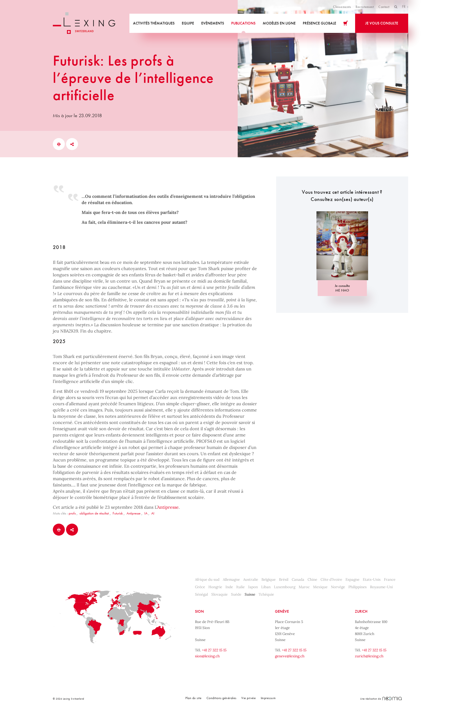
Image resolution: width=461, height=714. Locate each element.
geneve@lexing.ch (289, 656)
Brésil (283, 579)
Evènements (212, 23)
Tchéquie (266, 594)
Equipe (188, 23)
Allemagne (231, 579)
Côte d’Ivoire (331, 579)
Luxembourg (284, 587)
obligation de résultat (94, 513)
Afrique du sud (207, 579)
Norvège (338, 587)
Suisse (250, 594)
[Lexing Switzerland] (84, 23)
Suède (236, 594)
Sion (199, 611)
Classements (342, 7)
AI (152, 513)
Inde (229, 587)
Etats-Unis (372, 579)
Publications (243, 23)
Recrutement (365, 7)
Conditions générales (221, 698)
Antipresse (168, 507)
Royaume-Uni (381, 587)
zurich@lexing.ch (369, 656)
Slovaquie (219, 594)
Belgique (268, 579)
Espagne (352, 579)
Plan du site (193, 698)
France (389, 579)
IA (145, 513)
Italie (240, 587)
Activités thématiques (154, 23)
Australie (250, 579)
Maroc (304, 587)
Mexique (320, 587)
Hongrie (215, 587)
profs (72, 513)
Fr (404, 6)
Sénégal (201, 594)
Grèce (200, 587)
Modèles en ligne (279, 23)
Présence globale (319, 23)
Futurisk (118, 513)
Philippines (357, 587)
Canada (298, 579)
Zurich (361, 611)
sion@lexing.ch (207, 656)
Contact (383, 7)
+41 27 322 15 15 (214, 650)
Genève (282, 611)
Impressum (268, 698)
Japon (253, 587)
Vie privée (248, 698)
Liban (266, 587)
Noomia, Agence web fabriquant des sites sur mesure (392, 698)
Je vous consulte (381, 23)
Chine (312, 579)
